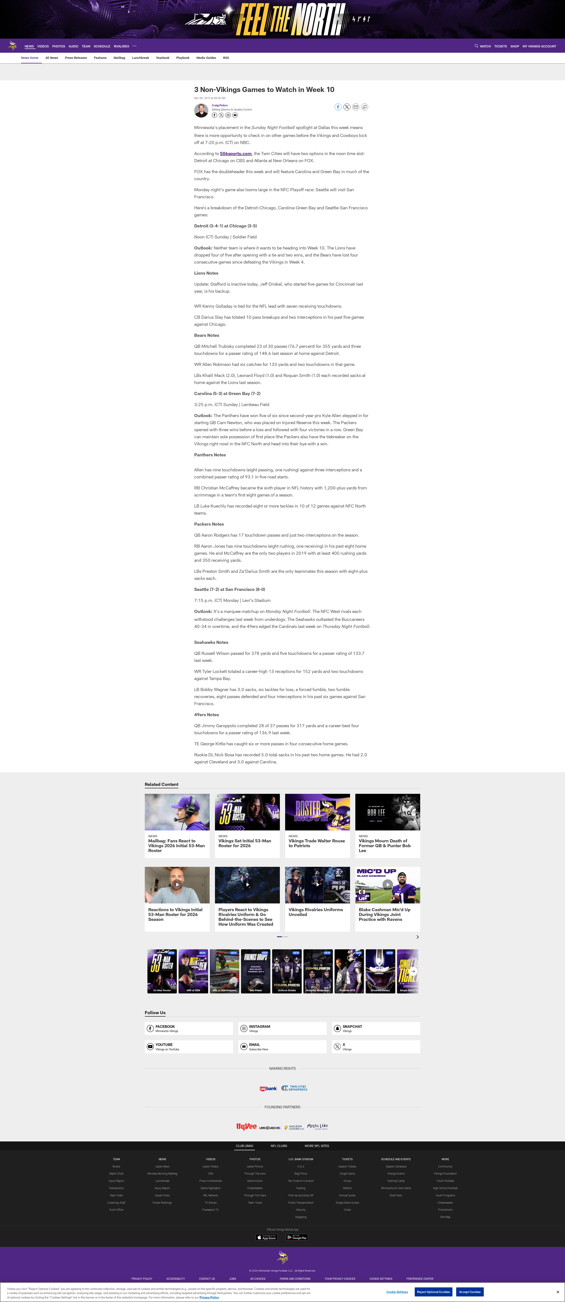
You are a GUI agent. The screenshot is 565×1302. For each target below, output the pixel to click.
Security (301, 1209)
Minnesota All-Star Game (396, 1188)
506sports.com (236, 153)
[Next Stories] (413, 971)
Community (445, 1166)
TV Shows (211, 1202)
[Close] (558, 1292)
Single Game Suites (347, 1202)
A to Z (300, 1166)
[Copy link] (364, 107)
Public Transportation (301, 1202)
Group (347, 1180)
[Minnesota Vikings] (282, 1258)
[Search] (476, 46)
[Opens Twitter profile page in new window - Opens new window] (221, 115)
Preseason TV (210, 1209)
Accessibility (175, 1278)
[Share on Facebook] (338, 109)
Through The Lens (255, 1173)
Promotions (445, 1209)
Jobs (232, 1278)
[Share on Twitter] (346, 109)
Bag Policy (301, 1173)
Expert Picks (162, 1195)
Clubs (347, 1209)
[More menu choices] (134, 46)
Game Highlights (210, 1188)
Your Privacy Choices (340, 1278)
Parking (300, 1188)
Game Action (255, 1180)
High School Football (445, 1188)
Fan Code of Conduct (301, 1180)
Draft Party (396, 1195)
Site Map (445, 1216)
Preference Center (420, 1278)
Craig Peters (220, 105)
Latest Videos (210, 1166)
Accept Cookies (470, 1291)
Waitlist (347, 1188)
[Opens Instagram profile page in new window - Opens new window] (228, 115)
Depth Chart (116, 1173)
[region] (282, 1292)
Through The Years (255, 1195)
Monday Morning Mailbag (162, 1173)
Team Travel (255, 1202)
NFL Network (210, 1195)
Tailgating (301, 1216)
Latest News (162, 1166)
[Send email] (355, 109)
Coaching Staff (116, 1202)
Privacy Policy (142, 1278)
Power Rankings (162, 1202)
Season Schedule (396, 1166)
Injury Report (116, 1180)
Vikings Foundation (445, 1173)
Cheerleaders (255, 1188)
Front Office (116, 1209)
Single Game (347, 1173)
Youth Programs (445, 1195)
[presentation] (418, 937)
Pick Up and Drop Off (300, 1195)
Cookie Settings (380, 1278)
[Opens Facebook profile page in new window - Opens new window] (214, 115)
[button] (279, 936)
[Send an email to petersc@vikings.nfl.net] (235, 115)
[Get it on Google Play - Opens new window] (297, 1239)
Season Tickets (347, 1166)
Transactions (116, 1188)
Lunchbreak (162, 1180)
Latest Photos (255, 1166)
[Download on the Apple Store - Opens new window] (266, 1238)
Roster (116, 1166)
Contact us (207, 1278)
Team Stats (116, 1195)
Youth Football (445, 1180)
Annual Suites (347, 1195)
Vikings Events (396, 1173)
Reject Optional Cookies (433, 1291)
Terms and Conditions (295, 1278)
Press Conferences (211, 1180)
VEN (210, 1173)
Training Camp (396, 1180)
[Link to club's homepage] (12, 45)
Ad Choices (258, 1278)
